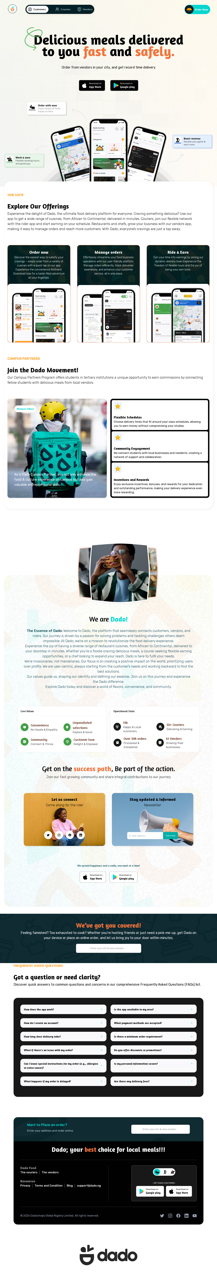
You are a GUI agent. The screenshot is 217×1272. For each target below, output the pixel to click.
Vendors (87, 9)
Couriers (66, 9)
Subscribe (170, 835)
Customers (39, 9)
